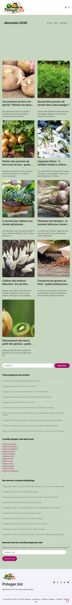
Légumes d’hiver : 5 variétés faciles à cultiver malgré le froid (52, 164)
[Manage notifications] (67, 600)
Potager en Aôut (8, 468)
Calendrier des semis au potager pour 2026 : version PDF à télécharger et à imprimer (33, 534)
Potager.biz (12, 584)
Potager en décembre (10, 449)
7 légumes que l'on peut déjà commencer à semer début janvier (25, 392)
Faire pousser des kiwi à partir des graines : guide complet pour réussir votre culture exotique (33, 414)
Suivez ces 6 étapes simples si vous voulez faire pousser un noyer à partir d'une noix (33, 431)
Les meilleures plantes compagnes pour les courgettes (22, 502)
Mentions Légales (48, 599)
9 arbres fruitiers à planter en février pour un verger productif (24, 524)
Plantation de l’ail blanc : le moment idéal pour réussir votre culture (53, 224)
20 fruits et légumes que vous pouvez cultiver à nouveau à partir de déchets (30, 426)
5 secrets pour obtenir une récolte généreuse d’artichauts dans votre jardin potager (17, 225)
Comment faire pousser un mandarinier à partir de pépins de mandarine (28, 408)
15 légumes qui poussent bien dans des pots (18, 402)
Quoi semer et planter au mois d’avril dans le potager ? (22, 513)
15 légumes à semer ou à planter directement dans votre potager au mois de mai (31, 508)
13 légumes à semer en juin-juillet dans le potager (20, 492)
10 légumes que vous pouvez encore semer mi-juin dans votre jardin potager (30, 497)
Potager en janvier (8, 451)
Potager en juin (7, 463)
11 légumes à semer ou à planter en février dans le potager (23, 529)
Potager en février (8, 454)
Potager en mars (8, 456)
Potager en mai (7, 461)
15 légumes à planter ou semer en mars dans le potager (22, 518)
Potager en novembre (10, 446)
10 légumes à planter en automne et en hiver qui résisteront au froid (26, 397)
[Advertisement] (36, 44)
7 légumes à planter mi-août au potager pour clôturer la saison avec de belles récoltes (33, 486)
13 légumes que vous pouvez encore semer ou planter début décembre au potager (32, 420)
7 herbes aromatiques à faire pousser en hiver (19, 386)
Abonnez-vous (9, 559)
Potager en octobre (9, 444)
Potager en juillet (8, 466)
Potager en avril (7, 459)
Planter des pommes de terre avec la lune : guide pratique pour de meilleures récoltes (18, 166)
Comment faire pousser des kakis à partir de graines (21, 381)
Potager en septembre (10, 471)
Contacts (59, 599)
